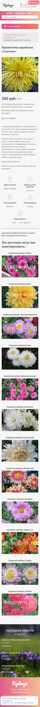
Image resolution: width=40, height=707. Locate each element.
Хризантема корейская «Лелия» (20, 253)
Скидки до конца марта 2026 (13, 665)
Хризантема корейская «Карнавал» (20, 499)
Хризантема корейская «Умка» (20, 345)
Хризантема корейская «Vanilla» (20, 561)
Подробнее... (7, 646)
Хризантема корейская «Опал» (20, 284)
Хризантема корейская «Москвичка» (20, 407)
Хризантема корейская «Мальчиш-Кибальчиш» (20, 315)
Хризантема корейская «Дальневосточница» (20, 376)
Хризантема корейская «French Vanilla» (20, 438)
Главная (9, 13)
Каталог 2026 (20, 13)
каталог (13, 689)
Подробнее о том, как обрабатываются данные (17, 703)
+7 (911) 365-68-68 (29, 7)
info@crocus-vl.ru (29, 4)
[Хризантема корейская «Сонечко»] (20, 74)
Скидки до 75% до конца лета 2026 (16, 640)
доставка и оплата (23, 689)
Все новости (19, 634)
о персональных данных (20, 692)
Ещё (28, 13)
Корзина (35, 3)
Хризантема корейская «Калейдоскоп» (20, 468)
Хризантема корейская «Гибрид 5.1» (20, 530)
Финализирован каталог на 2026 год (16, 653)
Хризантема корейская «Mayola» (20, 591)
